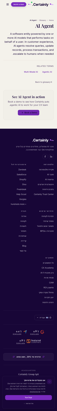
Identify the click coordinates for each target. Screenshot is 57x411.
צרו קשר (23, 251)
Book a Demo (30, 112)
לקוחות (23, 221)
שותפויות (22, 236)
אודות (23, 216)
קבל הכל (28, 397)
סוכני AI (50, 174)
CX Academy (48, 268)
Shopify (22, 179)
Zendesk (22, 169)
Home (51, 20)
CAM (51, 282)
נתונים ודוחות (48, 189)
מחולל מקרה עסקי (46, 292)
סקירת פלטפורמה (46, 169)
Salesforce (21, 174)
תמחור (23, 231)
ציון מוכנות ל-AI (47, 272)
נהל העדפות (29, 403)
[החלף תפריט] (7, 4)
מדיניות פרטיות (35, 392)
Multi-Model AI (31, 72)
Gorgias (22, 199)
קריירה (23, 241)
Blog (24, 246)
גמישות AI (49, 179)
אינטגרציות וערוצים (46, 184)
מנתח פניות (49, 277)
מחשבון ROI (49, 287)
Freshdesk (21, 189)
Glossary (42, 20)
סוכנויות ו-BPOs (47, 231)
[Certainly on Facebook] (45, 156)
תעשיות (23, 226)
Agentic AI (47, 72)
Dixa (24, 184)
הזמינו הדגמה (18, 4)
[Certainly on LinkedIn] (51, 156)
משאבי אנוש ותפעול (45, 226)
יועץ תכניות (49, 297)
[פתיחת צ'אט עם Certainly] (29, 4)
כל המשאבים (48, 263)
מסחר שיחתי (48, 221)
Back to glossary (42, 82)
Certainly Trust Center (44, 194)
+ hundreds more (18, 204)
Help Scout (21, 194)
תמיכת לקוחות (48, 216)
